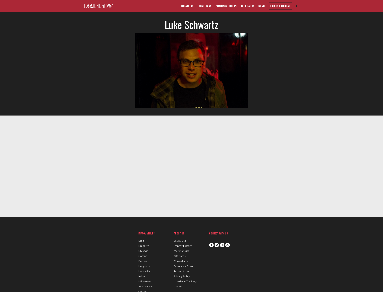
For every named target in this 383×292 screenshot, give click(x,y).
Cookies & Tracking (185, 281)
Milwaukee (144, 281)
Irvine (141, 276)
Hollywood (144, 266)
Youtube (227, 245)
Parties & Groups (226, 6)
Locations (187, 6)
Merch (262, 6)
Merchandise (181, 251)
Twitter (217, 245)
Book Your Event (184, 266)
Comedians (205, 6)
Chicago (143, 251)
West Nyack (145, 286)
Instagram (222, 245)
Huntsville (144, 271)
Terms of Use (181, 271)
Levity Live (180, 241)
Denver (142, 261)
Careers (178, 286)
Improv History (183, 246)
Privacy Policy (182, 276)
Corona (142, 256)
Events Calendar (280, 6)
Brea (141, 241)
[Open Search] (296, 6)
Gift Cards (247, 6)
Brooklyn (143, 246)
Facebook (211, 245)
